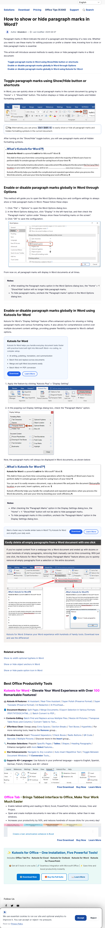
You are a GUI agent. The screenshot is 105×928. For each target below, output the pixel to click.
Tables (57, 743)
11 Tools (39, 755)
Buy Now (81, 787)
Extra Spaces (43, 726)
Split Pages (33, 709)
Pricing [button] (37, 9)
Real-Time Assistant (50, 701)
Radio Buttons (74, 735)
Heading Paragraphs (81, 743)
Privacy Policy (17, 924)
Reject (94, 918)
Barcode (11, 738)
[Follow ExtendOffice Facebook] (6, 905)
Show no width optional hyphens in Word (24, 658)
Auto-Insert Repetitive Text (68, 752)
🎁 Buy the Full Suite (54, 877)
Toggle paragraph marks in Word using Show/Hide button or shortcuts (43, 62)
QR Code (87, 735)
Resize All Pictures (78, 718)
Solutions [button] (9, 9)
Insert (59, 738)
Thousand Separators (40, 735)
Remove (44, 730)
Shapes (65, 743)
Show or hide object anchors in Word (22, 664)
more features (42, 747)
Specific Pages (44, 743)
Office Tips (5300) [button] (55, 9)
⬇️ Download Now (28, 877)
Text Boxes (74, 726)
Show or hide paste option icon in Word (23, 670)
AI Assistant (33, 701)
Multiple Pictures (25, 738)
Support (74, 9)
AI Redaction (42, 705)
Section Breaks (59, 726)
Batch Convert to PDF (43, 713)
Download (23, 9)
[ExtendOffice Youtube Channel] (18, 905)
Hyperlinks (86, 726)
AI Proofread (57, 705)
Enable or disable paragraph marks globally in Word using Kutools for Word (45, 69)
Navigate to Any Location (40, 752)
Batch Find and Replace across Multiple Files (45, 718)
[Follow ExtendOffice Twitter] (12, 905)
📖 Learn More (78, 877)
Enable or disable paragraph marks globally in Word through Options (42, 65)
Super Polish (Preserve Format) (77, 701)
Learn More (30, 374)
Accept (80, 918)
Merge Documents (49, 709)
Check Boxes (59, 735)
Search (90, 9)
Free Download (65, 787)
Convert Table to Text (44, 721)
